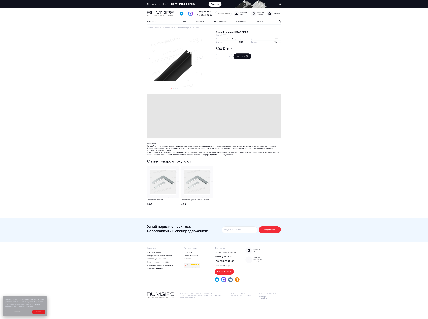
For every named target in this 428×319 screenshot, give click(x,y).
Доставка (200, 22)
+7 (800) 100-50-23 (204, 12)
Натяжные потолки (155, 269)
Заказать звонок (224, 272)
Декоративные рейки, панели (159, 256)
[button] (150, 59)
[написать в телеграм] (181, 13)
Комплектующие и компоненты (160, 265)
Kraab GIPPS (221, 35)
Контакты (259, 22)
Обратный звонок (223, 13)
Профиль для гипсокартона (165, 28)
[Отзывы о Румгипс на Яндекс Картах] (192, 265)
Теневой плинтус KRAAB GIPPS (188, 28)
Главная (150, 28)
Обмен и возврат (220, 22)
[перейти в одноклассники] (237, 279)
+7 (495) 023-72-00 (204, 15)
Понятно (39, 312)
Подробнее (215, 4)
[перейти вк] (230, 279)
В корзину (241, 56)
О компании (241, 22)
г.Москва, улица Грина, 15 (225, 253)
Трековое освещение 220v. (158, 262)
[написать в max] (190, 13)
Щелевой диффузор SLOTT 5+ (159, 259)
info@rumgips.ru (221, 266)
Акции (183, 22)
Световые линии (154, 252)
